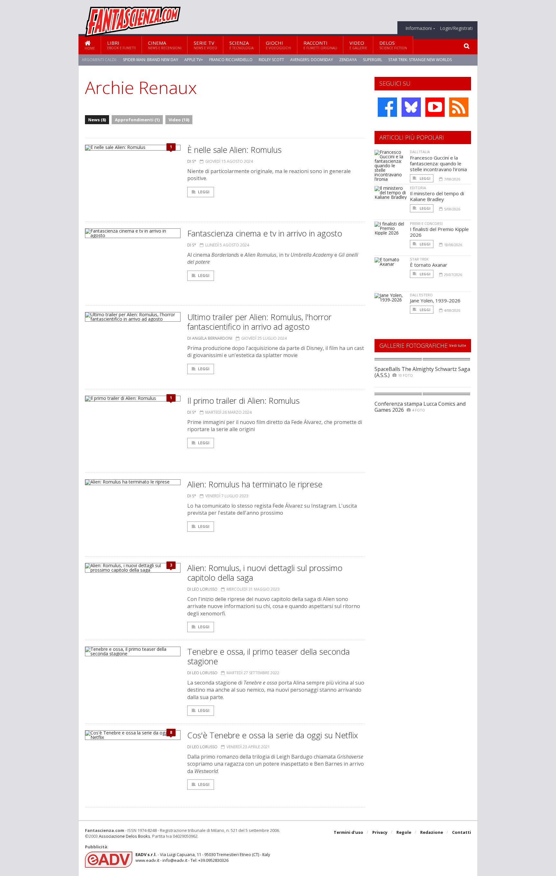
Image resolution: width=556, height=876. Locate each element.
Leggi (203, 192)
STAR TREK (419, 259)
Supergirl (372, 59)
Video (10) (179, 120)
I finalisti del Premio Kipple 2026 (439, 232)
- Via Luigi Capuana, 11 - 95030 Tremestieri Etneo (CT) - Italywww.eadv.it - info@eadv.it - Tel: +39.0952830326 (202, 857)
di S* (191, 161)
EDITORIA (418, 187)
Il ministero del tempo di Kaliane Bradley (437, 196)
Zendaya (348, 59)
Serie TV (205, 45)
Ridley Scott (271, 59)
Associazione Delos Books (124, 836)
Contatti (461, 832)
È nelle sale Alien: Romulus (234, 149)
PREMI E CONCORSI (426, 223)
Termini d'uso (348, 832)
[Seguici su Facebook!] (387, 107)
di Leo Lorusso (202, 589)
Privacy (379, 832)
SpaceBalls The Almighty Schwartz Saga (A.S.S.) (422, 372)
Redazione (431, 832)
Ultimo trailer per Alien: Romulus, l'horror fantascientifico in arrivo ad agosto (259, 321)
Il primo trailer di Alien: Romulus (243, 400)
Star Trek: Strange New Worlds (420, 59)
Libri (121, 45)
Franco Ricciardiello (231, 59)
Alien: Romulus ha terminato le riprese (254, 484)
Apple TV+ (193, 59)
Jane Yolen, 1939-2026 (435, 300)
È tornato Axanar (428, 265)
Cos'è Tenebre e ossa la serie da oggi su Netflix (272, 735)
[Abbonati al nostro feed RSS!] (459, 107)
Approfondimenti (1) (137, 120)
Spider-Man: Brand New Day (150, 59)
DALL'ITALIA (420, 151)
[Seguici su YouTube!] (435, 107)
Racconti (320, 45)
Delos (393, 45)
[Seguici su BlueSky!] (411, 107)
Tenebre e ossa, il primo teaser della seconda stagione (268, 656)
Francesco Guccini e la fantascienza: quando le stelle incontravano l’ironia (438, 163)
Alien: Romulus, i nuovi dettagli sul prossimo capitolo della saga (264, 572)
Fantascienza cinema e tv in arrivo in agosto (264, 233)
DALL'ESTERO (421, 295)
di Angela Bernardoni (209, 338)
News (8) (97, 120)
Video (358, 45)
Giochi (278, 45)
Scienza (241, 45)
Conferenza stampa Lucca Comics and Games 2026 (420, 406)
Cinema (164, 45)
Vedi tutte (457, 345)
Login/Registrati (456, 28)
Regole (403, 832)
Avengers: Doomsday (311, 59)
